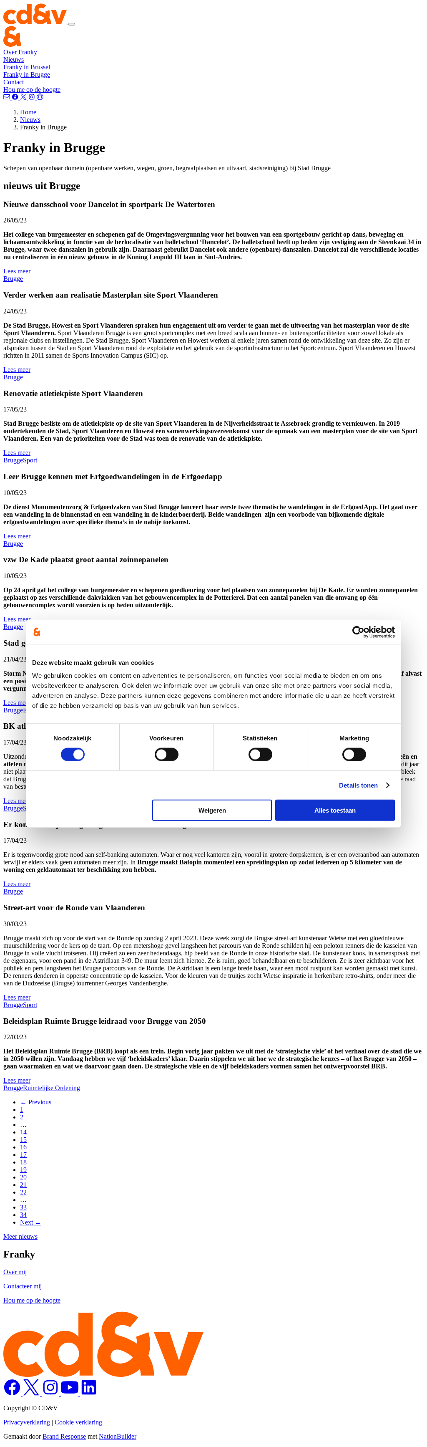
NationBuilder (117, 1436)
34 (23, 1214)
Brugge (13, 278)
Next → (30, 1222)
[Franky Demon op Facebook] (13, 1393)
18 (23, 1162)
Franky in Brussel (26, 67)
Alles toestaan (335, 810)
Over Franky (20, 52)
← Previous (35, 1102)
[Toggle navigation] (71, 24)
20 (23, 1177)
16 (23, 1147)
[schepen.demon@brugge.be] (7, 97)
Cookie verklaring (78, 1422)
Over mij (15, 1271)
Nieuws (13, 59)
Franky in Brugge (26, 74)
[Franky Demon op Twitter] (32, 1393)
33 (23, 1207)
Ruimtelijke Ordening (51, 1087)
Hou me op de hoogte (31, 89)
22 (23, 1192)
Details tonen (358, 784)
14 (23, 1132)
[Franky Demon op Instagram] (51, 1393)
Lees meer (16, 271)
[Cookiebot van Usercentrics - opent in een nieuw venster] (358, 632)
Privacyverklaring (26, 1422)
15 (23, 1139)
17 (23, 1154)
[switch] (166, 754)
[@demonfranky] (16, 97)
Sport (30, 460)
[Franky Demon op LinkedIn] (89, 1393)
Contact (13, 82)
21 (23, 1184)
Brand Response (64, 1436)
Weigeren (212, 810)
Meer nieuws (20, 1236)
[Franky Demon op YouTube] (70, 1393)
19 (23, 1169)
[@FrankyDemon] (24, 97)
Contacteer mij (22, 1286)
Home (28, 112)
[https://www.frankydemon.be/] (40, 97)
